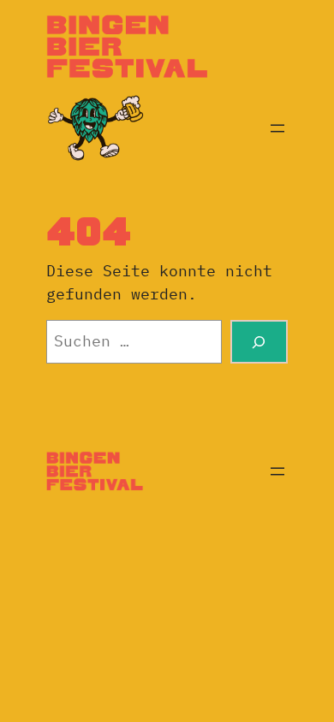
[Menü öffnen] (277, 128)
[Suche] (259, 342)
